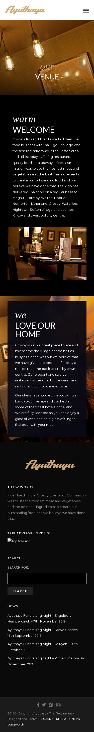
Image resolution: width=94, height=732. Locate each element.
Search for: (18, 567)
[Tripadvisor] (57, 705)
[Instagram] (50, 705)
